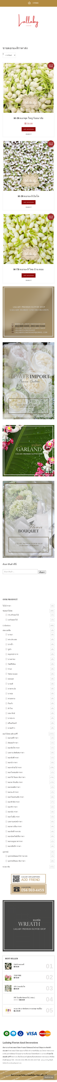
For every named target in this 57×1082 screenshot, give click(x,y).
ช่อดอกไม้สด (7, 611)
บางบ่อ (10, 693)
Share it (29, 134)
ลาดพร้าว (11, 728)
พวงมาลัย (6, 867)
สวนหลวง (11, 698)
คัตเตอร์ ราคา (13, 743)
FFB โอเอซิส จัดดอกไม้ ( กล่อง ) (24, 997)
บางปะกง (11, 718)
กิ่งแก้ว (10, 703)
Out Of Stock (28, 129)
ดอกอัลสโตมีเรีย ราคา (16, 836)
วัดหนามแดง (12, 674)
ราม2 (10, 669)
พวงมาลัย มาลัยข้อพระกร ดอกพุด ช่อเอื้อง (28, 1009)
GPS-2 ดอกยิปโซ (19, 986)
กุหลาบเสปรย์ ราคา (15, 821)
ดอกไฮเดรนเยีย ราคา (16, 797)
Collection (6, 625)
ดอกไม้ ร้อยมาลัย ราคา (16, 777)
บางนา (10, 634)
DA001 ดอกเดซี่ (19, 964)
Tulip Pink (17, 975)
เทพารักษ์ (11, 713)
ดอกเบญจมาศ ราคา (15, 841)
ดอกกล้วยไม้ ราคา (15, 767)
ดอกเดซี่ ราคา (13, 738)
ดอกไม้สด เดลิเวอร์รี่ (10, 734)
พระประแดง (12, 639)
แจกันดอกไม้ (13, 620)
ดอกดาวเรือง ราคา (15, 826)
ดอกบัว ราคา (12, 762)
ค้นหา (42, 572)
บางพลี (10, 684)
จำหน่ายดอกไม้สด (15, 1047)
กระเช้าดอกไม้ (13, 615)
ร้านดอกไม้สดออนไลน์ (28, 1047)
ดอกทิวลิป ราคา (14, 802)
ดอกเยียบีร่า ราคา (14, 846)
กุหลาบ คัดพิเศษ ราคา (16, 752)
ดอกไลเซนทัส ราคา (15, 772)
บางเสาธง (11, 659)
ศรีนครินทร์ (12, 723)
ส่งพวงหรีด (7, 630)
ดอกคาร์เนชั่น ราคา (15, 782)
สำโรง (10, 708)
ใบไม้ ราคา (7, 606)
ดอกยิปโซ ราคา (14, 748)
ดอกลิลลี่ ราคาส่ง (14, 831)
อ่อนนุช (11, 679)
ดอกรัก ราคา (12, 807)
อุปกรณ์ (5, 852)
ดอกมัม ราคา (13, 812)
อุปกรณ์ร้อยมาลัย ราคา (16, 861)
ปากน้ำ (10, 644)
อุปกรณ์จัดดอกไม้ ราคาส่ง (17, 856)
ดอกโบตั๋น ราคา (14, 817)
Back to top (49, 1077)
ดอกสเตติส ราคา (14, 787)
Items (35, 3)
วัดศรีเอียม (12, 664)
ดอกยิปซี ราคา (13, 757)
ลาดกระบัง (12, 688)
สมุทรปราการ (13, 654)
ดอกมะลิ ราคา (13, 792)
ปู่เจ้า (10, 649)
